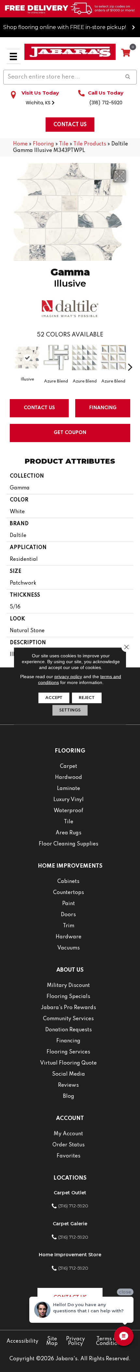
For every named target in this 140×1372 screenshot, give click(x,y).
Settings (70, 710)
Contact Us (39, 408)
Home (20, 144)
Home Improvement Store (70, 1255)
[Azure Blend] (56, 357)
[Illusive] (27, 357)
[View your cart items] (125, 53)
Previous (10, 357)
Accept (54, 698)
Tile (63, 144)
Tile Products (89, 144)
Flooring (43, 144)
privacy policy (68, 676)
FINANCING (103, 408)
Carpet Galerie (70, 1224)
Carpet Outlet (70, 1193)
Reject (87, 698)
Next (130, 357)
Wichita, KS (39, 102)
